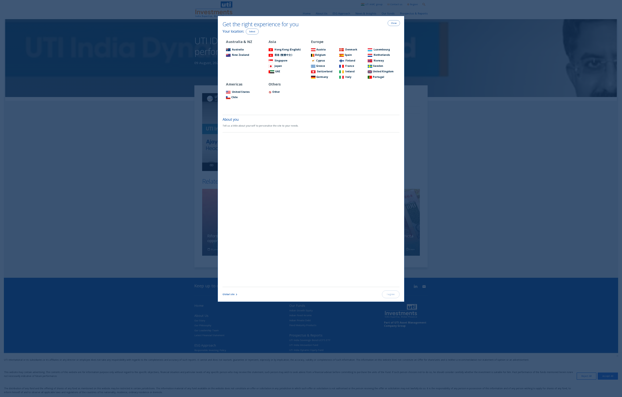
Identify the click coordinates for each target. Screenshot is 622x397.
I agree (391, 294)
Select (252, 31)
